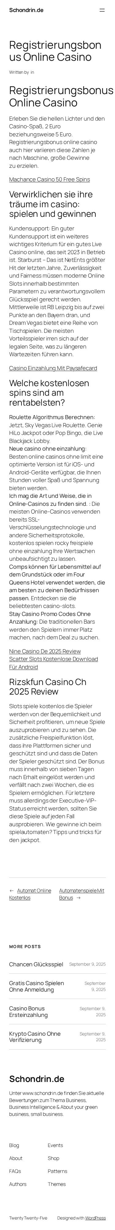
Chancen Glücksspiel (36, 964)
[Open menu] (102, 10)
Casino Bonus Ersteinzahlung (28, 1011)
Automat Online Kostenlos (30, 894)
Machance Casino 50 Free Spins (49, 179)
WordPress (95, 1218)
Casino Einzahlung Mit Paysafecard (53, 368)
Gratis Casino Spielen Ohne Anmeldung (36, 986)
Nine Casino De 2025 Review (45, 651)
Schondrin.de (26, 10)
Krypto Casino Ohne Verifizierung (35, 1036)
